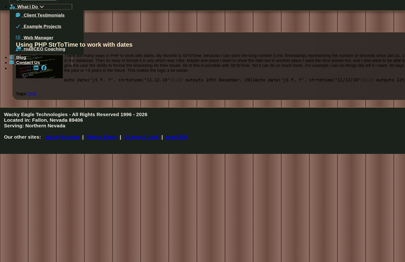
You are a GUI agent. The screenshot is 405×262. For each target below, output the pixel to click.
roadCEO (176, 137)
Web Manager (37, 37)
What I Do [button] (27, 6)
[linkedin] (37, 68)
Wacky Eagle (101, 137)
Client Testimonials (43, 15)
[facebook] (44, 68)
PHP (32, 93)
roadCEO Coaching (43, 48)
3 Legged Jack (141, 137)
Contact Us (27, 62)
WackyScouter (62, 137)
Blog (20, 57)
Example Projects (41, 26)
